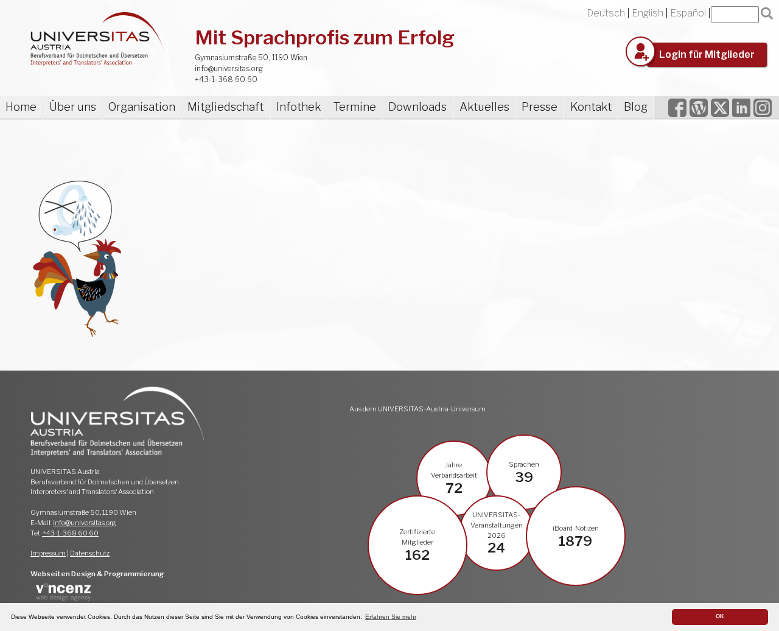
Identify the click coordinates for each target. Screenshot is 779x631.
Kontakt (591, 107)
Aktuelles (484, 107)
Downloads (417, 107)
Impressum (48, 553)
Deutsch (606, 13)
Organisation (141, 107)
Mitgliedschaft (225, 107)
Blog (636, 107)
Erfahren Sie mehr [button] (390, 616)
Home (21, 107)
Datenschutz (90, 553)
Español (688, 13)
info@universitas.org (229, 68)
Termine (354, 107)
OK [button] (720, 616)
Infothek (298, 107)
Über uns (72, 107)
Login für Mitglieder (707, 54)
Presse (539, 107)
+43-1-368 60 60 (226, 79)
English (647, 13)
